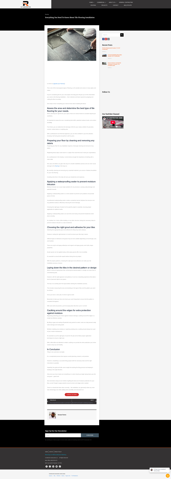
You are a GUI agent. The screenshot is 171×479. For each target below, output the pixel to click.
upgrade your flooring (58, 83)
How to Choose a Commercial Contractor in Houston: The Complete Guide (114, 64)
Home (91, 2)
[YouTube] (57, 466)
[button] (91, 2)
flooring (57, 166)
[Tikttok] (60, 466)
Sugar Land (68, 475)
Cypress (50, 475)
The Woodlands (74, 475)
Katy (54, 475)
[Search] (122, 35)
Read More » (104, 51)
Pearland (58, 475)
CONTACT (115, 5)
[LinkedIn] (53, 466)
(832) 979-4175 (128, 5)
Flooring (47, 14)
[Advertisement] (72, 71)
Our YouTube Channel (110, 114)
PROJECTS (104, 5)
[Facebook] (47, 466)
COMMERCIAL (101, 2)
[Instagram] (50, 466)
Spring (63, 475)
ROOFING (93, 5)
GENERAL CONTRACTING (126, 2)
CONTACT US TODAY (72, 394)
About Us (112, 2)
